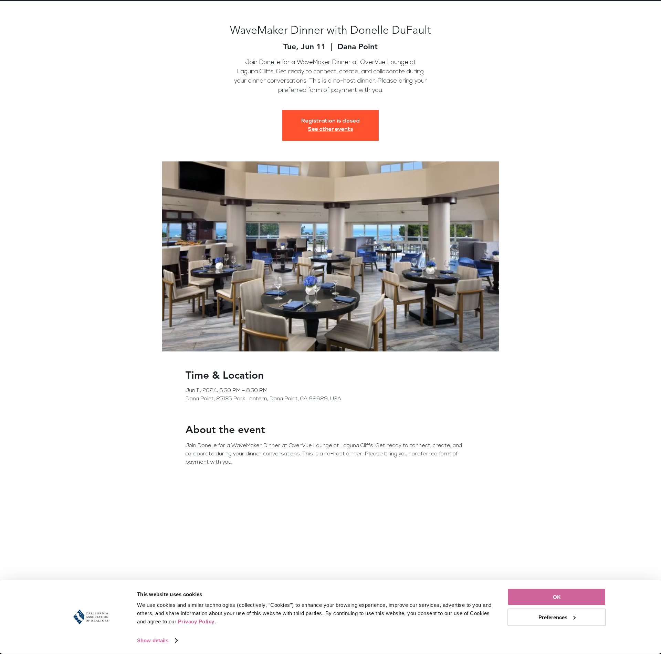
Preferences (552, 617)
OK (557, 597)
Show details (152, 640)
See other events (330, 129)
